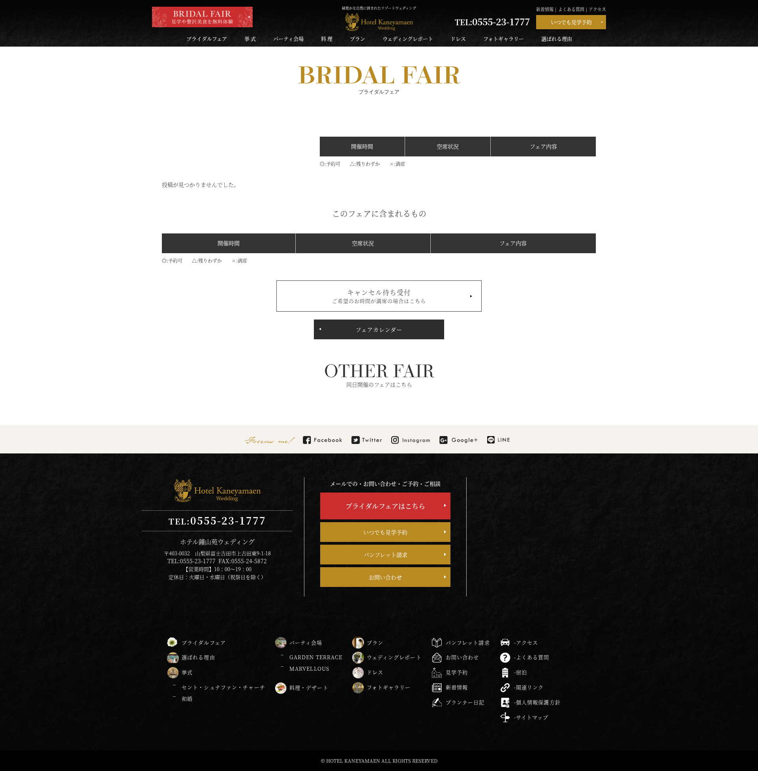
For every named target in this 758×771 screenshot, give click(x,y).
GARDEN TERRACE (316, 657)
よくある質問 (571, 9)
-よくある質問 (532, 657)
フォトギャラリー (503, 38)
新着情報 (544, 9)
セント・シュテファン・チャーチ (223, 687)
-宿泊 (520, 672)
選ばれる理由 (556, 38)
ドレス (458, 38)
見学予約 (457, 672)
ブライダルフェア (206, 38)
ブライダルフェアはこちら (385, 506)
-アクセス (526, 642)
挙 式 (250, 38)
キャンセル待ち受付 (379, 296)
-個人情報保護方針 (537, 702)
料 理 (326, 38)
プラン (357, 38)
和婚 (187, 698)
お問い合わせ (385, 577)
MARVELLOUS (309, 668)
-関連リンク (529, 687)
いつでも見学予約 (571, 22)
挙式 (187, 672)
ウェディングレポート (408, 38)
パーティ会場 (288, 38)
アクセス (597, 9)
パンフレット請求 (385, 555)
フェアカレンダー (379, 329)
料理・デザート (308, 687)
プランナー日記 (465, 702)
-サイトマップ (531, 717)
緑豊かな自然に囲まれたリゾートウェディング (379, 8)
